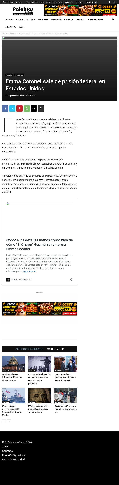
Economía (56, 19)
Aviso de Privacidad (13, 459)
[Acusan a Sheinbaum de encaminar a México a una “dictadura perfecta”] (39, 364)
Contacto (79, 2)
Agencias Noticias (16, 95)
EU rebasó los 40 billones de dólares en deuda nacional (12, 377)
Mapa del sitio (91, 2)
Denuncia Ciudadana (35, 2)
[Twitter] (114, 2)
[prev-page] (4, 421)
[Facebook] (109, 2)
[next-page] (9, 421)
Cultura (68, 19)
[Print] (41, 108)
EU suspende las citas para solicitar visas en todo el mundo (38, 409)
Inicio (4, 33)
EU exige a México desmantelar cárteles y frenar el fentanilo (65, 377)
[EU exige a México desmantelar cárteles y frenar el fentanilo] (65, 364)
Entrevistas (10, 27)
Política (31, 19)
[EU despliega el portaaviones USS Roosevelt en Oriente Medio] (13, 395)
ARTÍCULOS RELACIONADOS (29, 349)
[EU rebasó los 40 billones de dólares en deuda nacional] (13, 364)
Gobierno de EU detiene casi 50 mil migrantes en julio (65, 409)
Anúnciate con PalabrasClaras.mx (59, 2)
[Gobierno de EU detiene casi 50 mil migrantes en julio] (65, 395)
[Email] (34, 108)
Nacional (43, 19)
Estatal (20, 19)
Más (21, 27)
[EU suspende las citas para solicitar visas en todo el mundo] (39, 395)
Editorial (8, 19)
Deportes (81, 19)
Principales (19, 75)
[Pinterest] (19, 108)
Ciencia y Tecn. (95, 19)
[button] (113, 19)
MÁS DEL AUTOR (55, 349)
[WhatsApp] (27, 108)
